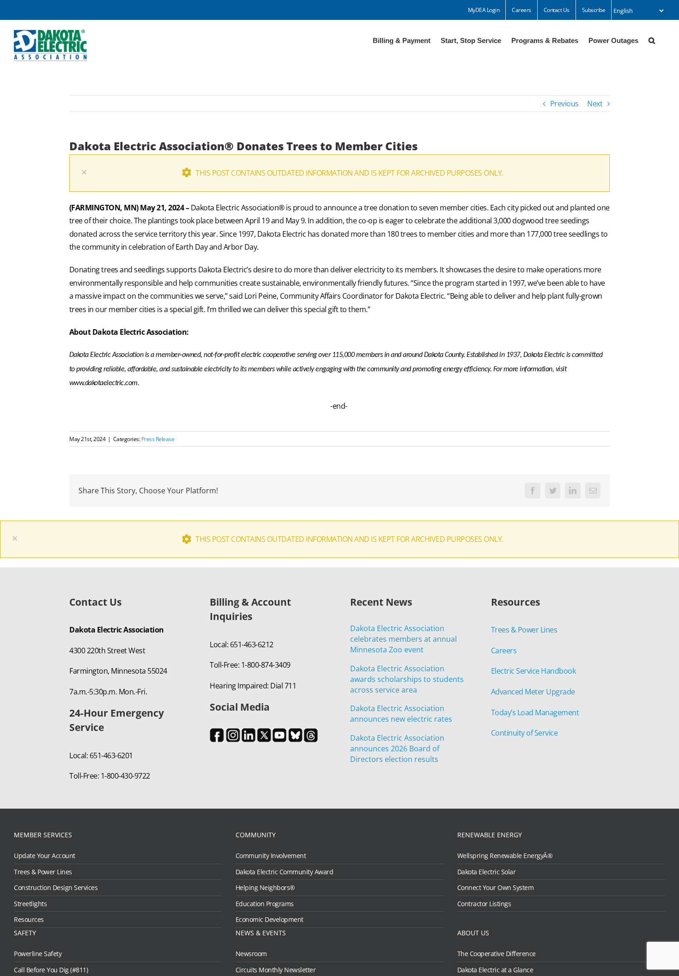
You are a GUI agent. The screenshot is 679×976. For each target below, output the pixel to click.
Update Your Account (44, 856)
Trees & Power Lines (524, 630)
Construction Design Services (55, 887)
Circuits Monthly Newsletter (276, 970)
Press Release (158, 439)
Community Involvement (271, 856)
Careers (504, 650)
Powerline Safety (37, 954)
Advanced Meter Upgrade (533, 692)
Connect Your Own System (495, 887)
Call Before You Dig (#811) (51, 970)
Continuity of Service (524, 733)
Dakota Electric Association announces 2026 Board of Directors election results (397, 748)
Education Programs (265, 904)
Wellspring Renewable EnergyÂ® (505, 856)
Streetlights (30, 904)
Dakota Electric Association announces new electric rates (401, 713)
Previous (564, 103)
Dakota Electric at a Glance (495, 970)
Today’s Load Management (535, 712)
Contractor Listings (484, 904)
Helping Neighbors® (265, 887)
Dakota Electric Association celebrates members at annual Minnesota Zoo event (403, 639)
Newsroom (251, 954)
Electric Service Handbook (533, 671)
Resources (29, 919)
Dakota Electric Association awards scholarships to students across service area (407, 679)
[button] (652, 39)
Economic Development (269, 919)
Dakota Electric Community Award (284, 872)
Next (594, 103)
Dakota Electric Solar (486, 872)
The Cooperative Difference (496, 954)
